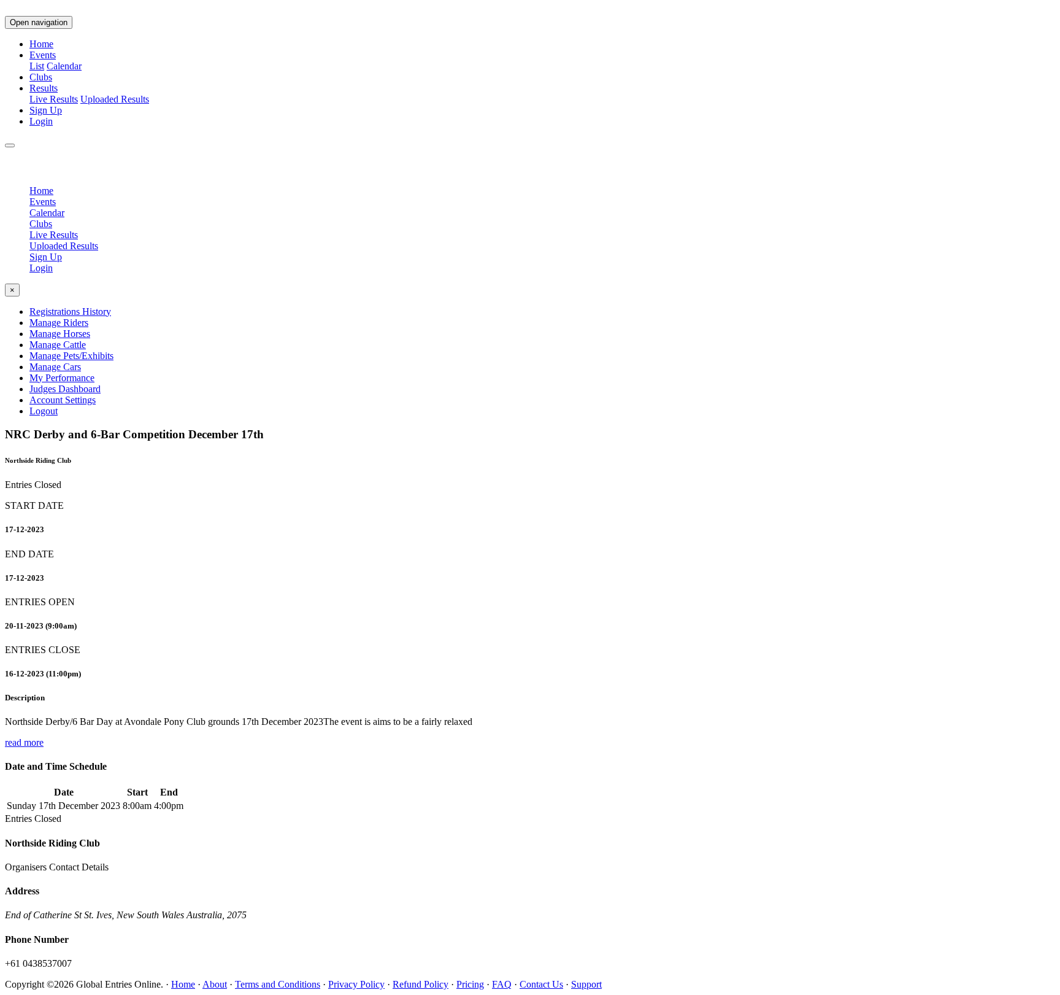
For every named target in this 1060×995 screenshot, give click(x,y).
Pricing (470, 984)
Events (42, 201)
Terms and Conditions (277, 984)
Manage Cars (55, 367)
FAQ (502, 984)
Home (41, 44)
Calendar (64, 66)
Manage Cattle (57, 344)
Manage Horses (59, 333)
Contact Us (541, 984)
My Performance (61, 378)
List (36, 66)
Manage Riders (58, 322)
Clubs (40, 77)
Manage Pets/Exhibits (71, 355)
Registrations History (70, 311)
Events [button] (42, 55)
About (214, 984)
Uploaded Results (114, 99)
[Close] (10, 145)
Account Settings (62, 400)
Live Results (53, 99)
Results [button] (43, 88)
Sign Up (45, 110)
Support (586, 984)
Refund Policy (420, 984)
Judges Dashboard (65, 389)
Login (41, 121)
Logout (43, 411)
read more (24, 742)
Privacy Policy (356, 984)
